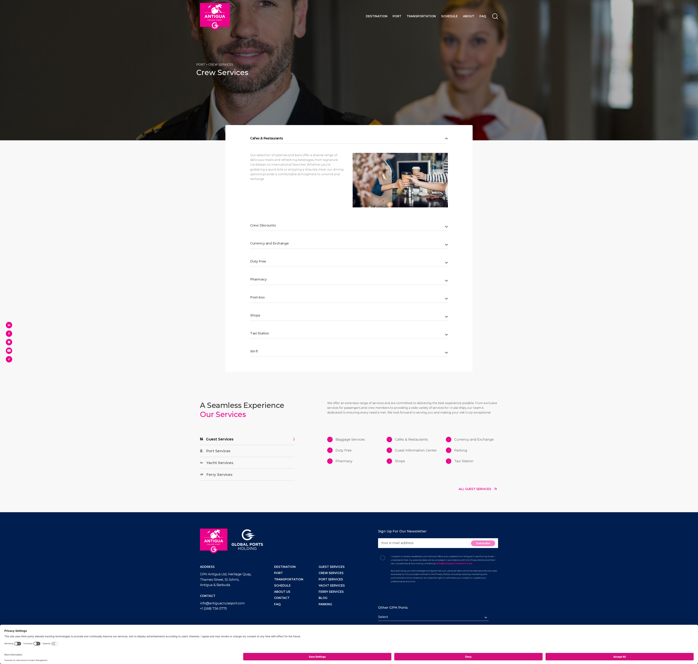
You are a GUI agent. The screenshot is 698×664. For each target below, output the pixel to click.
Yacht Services (332, 585)
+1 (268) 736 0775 (213, 609)
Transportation (421, 16)
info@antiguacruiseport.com (222, 603)
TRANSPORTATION (288, 579)
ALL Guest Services (475, 489)
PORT (200, 64)
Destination (377, 16)
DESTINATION (285, 567)
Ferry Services (331, 591)
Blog (323, 598)
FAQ (483, 16)
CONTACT (282, 598)
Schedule (449, 16)
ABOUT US (282, 591)
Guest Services (332, 567)
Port (397, 16)
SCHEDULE (282, 585)
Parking (325, 604)
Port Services (331, 579)
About (468, 16)
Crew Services (331, 573)
